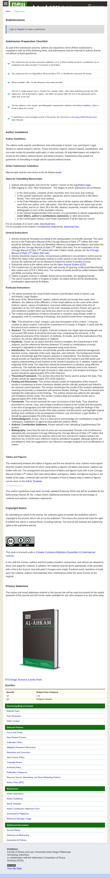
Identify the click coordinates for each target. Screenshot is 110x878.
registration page (82, 185)
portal (58, 172)
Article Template (34, 481)
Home (8, 11)
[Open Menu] (6, 3)
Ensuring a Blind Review (82, 117)
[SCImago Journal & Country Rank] (23, 679)
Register (21, 29)
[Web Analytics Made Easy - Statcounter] (11, 865)
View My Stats (14, 868)
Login (11, 29)
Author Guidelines (83, 105)
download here (47, 224)
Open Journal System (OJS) (71, 264)
